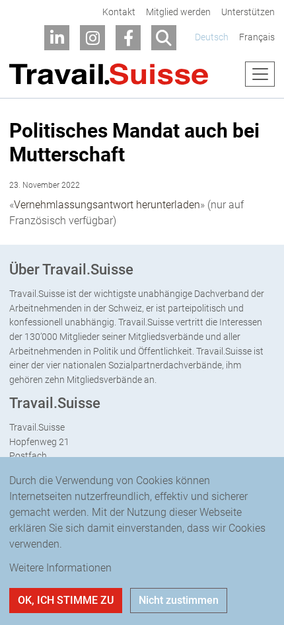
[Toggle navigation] (260, 74)
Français (257, 37)
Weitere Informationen (60, 568)
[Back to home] (109, 74)
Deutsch (212, 37)
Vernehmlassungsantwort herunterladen (107, 204)
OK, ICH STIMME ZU (66, 600)
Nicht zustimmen (179, 600)
